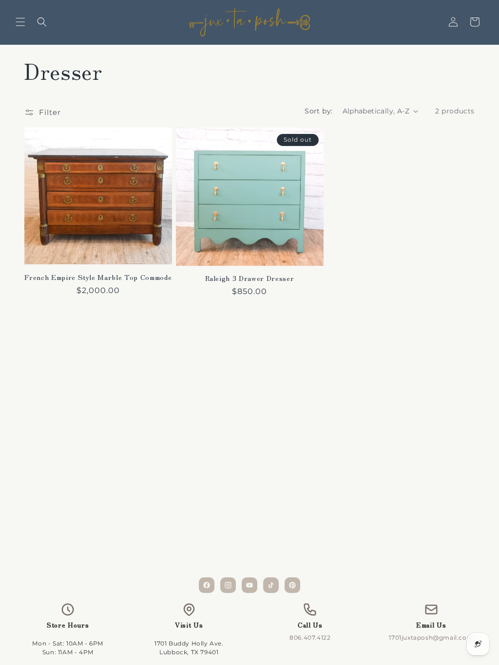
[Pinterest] (292, 585)
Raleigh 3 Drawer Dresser (249, 278)
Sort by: (318, 111)
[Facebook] (206, 585)
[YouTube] (249, 585)
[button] (20, 22)
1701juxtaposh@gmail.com (431, 637)
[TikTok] (271, 585)
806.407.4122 (309, 637)
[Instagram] (228, 585)
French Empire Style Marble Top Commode (98, 277)
